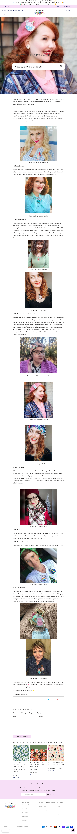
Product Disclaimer (25, 812)
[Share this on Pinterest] (57, 699)
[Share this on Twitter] (48, 699)
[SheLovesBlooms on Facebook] (3, 6)
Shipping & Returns (42, 806)
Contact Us (59, 819)
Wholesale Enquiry (60, 810)
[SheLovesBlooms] (39, 12)
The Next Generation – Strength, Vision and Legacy (20, 767)
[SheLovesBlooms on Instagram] (5, 6)
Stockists (58, 814)
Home (4, 10)
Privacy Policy (24, 808)
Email (41, 716)
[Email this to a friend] (62, 699)
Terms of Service (25, 816)
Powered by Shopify (32, 827)
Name (14, 716)
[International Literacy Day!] (56, 753)
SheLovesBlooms (12, 827)
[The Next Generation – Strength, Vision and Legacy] (21, 753)
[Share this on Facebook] (53, 699)
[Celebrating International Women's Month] (38, 753)
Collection (12, 10)
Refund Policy (24, 820)
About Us (21, 10)
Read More (16, 777)
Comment (16, 723)
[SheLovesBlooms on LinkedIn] (8, 6)
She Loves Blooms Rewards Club (45, 810)
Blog (4, 14)
